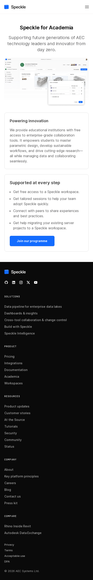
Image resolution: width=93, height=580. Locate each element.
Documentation (15, 370)
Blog (7, 489)
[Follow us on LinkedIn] (14, 282)
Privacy (9, 544)
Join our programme (32, 241)
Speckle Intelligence (19, 333)
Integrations (13, 363)
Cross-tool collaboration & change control (35, 320)
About (8, 469)
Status (9, 446)
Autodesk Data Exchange (23, 533)
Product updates (16, 406)
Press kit (11, 503)
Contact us (12, 496)
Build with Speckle (18, 326)
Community (13, 440)
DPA (7, 561)
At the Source (14, 420)
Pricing (9, 356)
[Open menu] (87, 7)
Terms (8, 550)
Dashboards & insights (21, 313)
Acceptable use (14, 556)
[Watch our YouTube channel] (36, 282)
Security (10, 433)
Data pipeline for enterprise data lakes (33, 306)
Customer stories (17, 413)
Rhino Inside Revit (17, 526)
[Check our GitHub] (6, 282)
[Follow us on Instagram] (21, 282)
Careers (10, 483)
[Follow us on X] (28, 282)
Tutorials (11, 426)
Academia (11, 376)
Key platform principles (21, 476)
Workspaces (13, 383)
